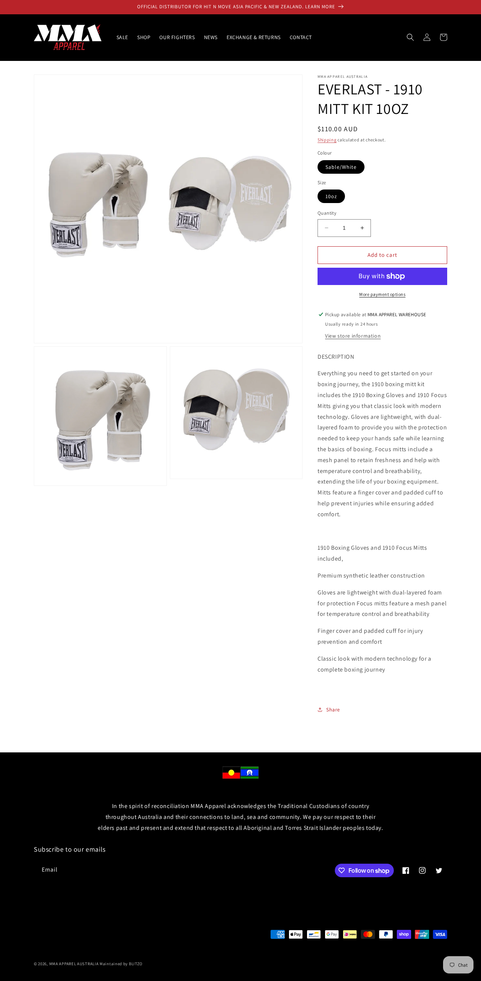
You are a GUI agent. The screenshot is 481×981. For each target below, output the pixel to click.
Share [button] (333, 709)
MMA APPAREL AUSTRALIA (74, 963)
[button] (410, 37)
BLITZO (135, 963)
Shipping (327, 140)
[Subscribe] (160, 870)
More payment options (382, 294)
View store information (353, 335)
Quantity (327, 213)
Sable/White (341, 167)
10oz (331, 196)
